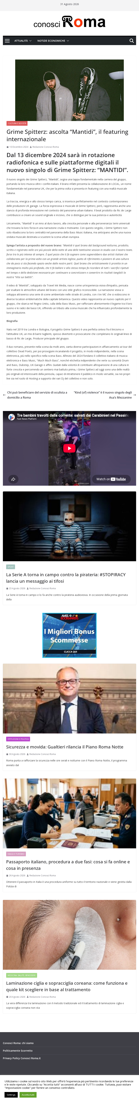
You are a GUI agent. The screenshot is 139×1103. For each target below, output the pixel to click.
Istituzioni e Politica (18, 739)
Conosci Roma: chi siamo (18, 1043)
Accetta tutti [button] (28, 1094)
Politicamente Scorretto (18, 1050)
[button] (30, 40)
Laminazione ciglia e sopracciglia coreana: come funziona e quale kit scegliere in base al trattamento (67, 986)
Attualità (21, 40)
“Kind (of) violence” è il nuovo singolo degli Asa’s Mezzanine (103, 395)
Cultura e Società (17, 123)
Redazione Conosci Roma (46, 146)
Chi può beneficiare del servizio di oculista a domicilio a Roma (37, 395)
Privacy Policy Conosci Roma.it (22, 1058)
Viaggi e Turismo (16, 854)
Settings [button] (11, 1094)
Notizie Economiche (51, 40)
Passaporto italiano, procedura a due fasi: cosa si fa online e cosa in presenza (68, 865)
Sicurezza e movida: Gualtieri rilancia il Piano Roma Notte (64, 747)
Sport (11, 567)
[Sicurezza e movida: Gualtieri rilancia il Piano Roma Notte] (69, 698)
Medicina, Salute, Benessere (22, 975)
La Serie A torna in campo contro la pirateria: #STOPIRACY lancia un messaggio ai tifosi (66, 578)
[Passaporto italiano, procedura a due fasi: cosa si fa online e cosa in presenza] (69, 813)
